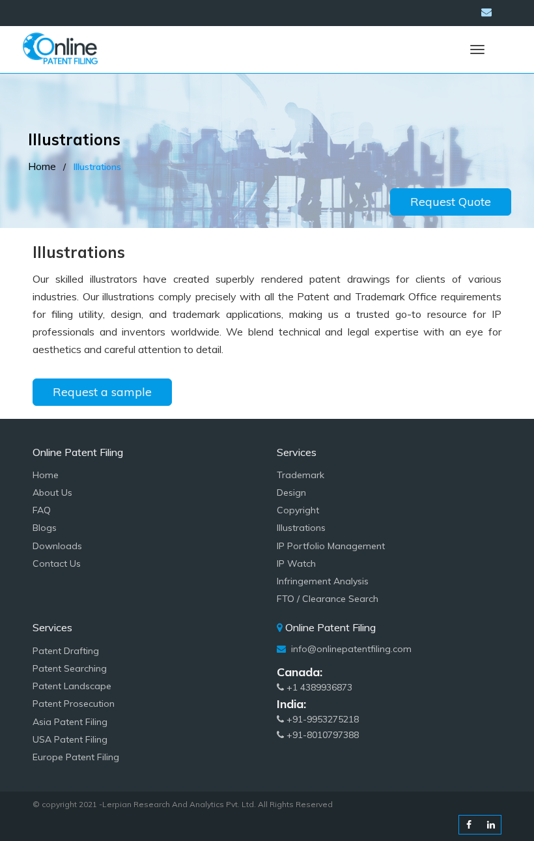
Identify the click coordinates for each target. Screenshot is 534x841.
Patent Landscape (72, 686)
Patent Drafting (66, 651)
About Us (52, 492)
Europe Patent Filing (76, 757)
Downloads (57, 546)
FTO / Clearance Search (327, 599)
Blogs (45, 528)
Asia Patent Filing (70, 722)
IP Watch (296, 563)
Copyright (298, 510)
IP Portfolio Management (331, 546)
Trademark (300, 475)
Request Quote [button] (450, 201)
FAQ (42, 510)
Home (42, 166)
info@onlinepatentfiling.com (350, 649)
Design (291, 492)
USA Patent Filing (70, 739)
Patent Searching (70, 668)
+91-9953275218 (321, 719)
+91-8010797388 (321, 735)
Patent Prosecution (74, 703)
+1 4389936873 (318, 687)
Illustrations (301, 528)
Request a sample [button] (102, 391)
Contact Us (57, 563)
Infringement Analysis (323, 581)
